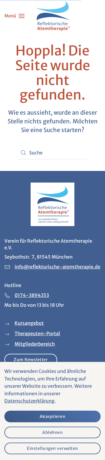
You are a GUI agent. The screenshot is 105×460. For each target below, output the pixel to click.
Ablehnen (52, 432)
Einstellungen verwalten (52, 448)
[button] (14, 16)
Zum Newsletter (31, 359)
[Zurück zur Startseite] (53, 16)
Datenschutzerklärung (29, 401)
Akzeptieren (53, 416)
